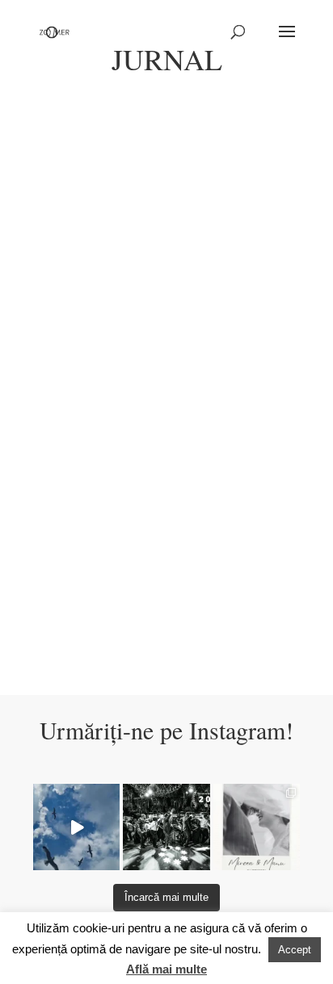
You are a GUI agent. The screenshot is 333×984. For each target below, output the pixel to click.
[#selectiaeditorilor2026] (166, 827)
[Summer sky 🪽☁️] (76, 827)
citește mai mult (86, 346)
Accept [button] (294, 950)
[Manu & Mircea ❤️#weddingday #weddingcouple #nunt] (256, 827)
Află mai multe (166, 969)
